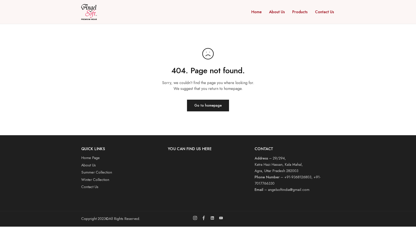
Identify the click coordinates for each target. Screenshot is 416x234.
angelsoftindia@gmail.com (288, 189)
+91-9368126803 (297, 177)
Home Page (90, 157)
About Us (277, 12)
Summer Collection (96, 172)
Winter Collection (95, 179)
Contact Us (324, 12)
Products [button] (300, 12)
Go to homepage (208, 105)
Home (256, 12)
